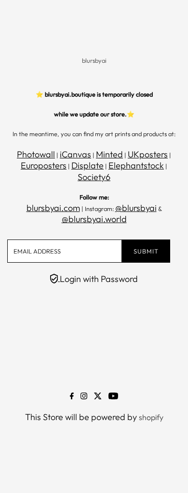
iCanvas (75, 154)
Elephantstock (136, 165)
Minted (109, 154)
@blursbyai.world (94, 219)
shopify (151, 417)
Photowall (36, 154)
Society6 (94, 177)
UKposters (148, 154)
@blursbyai (136, 207)
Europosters (44, 165)
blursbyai (94, 60)
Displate (87, 165)
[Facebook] (72, 396)
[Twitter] (98, 396)
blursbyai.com (53, 207)
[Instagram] (84, 396)
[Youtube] (113, 396)
